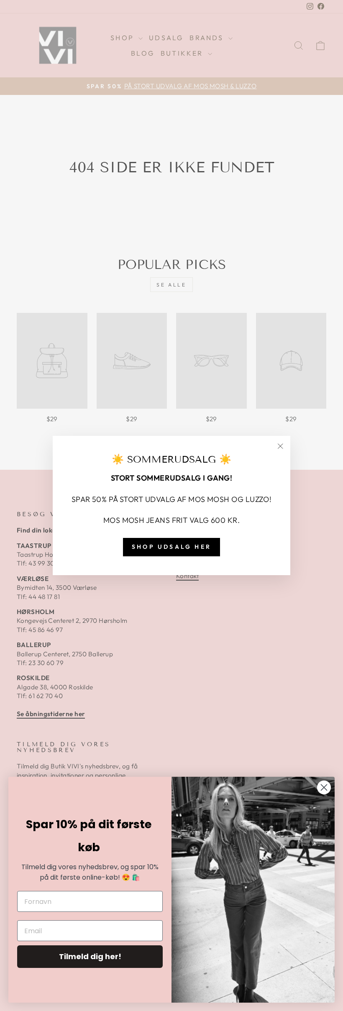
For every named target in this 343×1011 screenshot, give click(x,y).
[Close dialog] (324, 787)
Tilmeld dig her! (90, 956)
